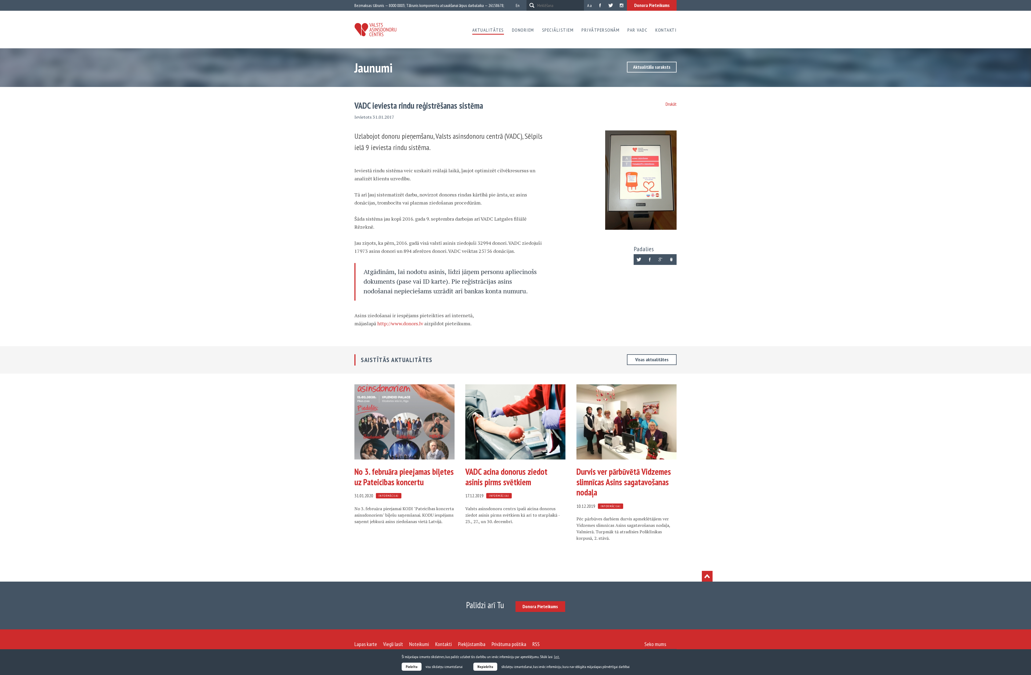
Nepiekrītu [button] (485, 666)
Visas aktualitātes (652, 359)
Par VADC (637, 30)
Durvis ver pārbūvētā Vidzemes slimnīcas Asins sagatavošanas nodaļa (623, 482)
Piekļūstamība (471, 644)
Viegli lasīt (393, 644)
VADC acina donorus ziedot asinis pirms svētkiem (506, 476)
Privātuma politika (509, 644)
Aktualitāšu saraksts (651, 67)
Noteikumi (419, 644)
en (518, 5)
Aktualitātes (488, 30)
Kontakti (666, 30)
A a (589, 5)
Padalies (644, 249)
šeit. (557, 656)
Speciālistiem (558, 30)
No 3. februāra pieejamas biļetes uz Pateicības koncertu (404, 476)
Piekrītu (412, 666)
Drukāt (671, 104)
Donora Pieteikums (652, 5)
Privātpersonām (600, 30)
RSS (536, 644)
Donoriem (523, 30)
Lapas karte (365, 644)
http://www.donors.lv (400, 323)
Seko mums (655, 644)
